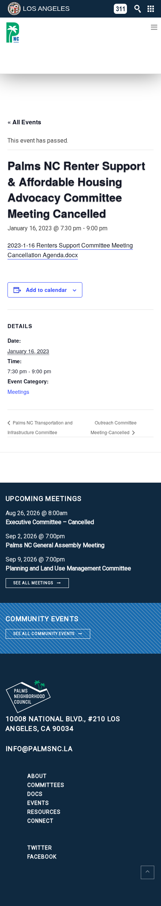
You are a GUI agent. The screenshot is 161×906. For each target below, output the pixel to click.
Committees (45, 785)
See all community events (44, 634)
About (37, 776)
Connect (40, 821)
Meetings (18, 391)
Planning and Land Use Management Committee (68, 568)
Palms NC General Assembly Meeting (55, 545)
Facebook (42, 857)
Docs (35, 794)
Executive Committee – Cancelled (50, 522)
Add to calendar (46, 289)
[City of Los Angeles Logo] (14, 8)
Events (38, 803)
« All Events (24, 122)
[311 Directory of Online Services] (120, 9)
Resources (44, 812)
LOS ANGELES (46, 8)
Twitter (39, 848)
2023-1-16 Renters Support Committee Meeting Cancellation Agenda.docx (70, 250)
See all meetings (33, 583)
